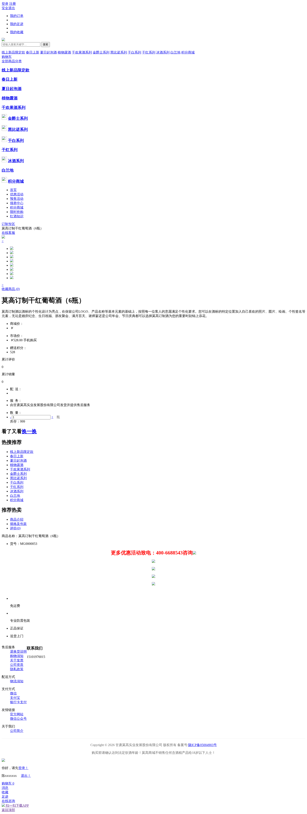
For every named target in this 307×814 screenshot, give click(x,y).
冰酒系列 (163, 52)
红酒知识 (16, 216)
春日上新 (32, 52)
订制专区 (8, 224)
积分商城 (188, 52)
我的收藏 (16, 32)
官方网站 (16, 714)
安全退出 (8, 8)
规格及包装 (18, 524)
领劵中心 (16, 203)
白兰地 (175, 52)
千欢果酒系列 (82, 52)
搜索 (45, 44)
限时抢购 (16, 212)
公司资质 (16, 664)
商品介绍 (16, 519)
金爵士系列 (101, 52)
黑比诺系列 (118, 52)
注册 (12, 3)
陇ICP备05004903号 (202, 745)
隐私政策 (16, 669)
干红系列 (148, 52)
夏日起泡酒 (48, 52)
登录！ (23, 768)
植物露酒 (64, 52)
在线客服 (8, 232)
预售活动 (16, 198)
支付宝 (15, 697)
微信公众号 (18, 718)
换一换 (29, 431)
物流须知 (16, 681)
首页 (13, 190)
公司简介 (16, 730)
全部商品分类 (12, 61)
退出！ (26, 775)
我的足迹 (16, 24)
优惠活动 (16, 194)
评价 (15, 528)
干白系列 (134, 52)
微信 (13, 693)
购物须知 (16, 656)
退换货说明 (18, 651)
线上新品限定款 (13, 52)
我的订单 (16, 16)
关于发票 (16, 660)
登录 (5, 3)
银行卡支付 (18, 702)
